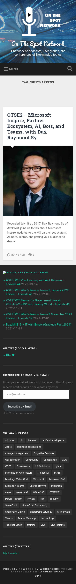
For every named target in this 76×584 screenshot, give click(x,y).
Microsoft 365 (57, 479)
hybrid (58, 466)
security (54, 499)
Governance (23, 466)
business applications (29, 447)
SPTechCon (63, 511)
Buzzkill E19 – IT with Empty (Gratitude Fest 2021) (38, 324)
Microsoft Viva (38, 486)
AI (21, 440)
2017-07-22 (18, 254)
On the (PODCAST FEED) (30, 272)
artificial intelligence (53, 440)
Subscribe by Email (19, 406)
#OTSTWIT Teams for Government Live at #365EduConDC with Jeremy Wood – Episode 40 (38, 302)
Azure (8, 447)
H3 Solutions (42, 466)
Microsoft (38, 479)
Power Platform (13, 499)
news (8, 492)
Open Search (69, 69)
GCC (64, 459)
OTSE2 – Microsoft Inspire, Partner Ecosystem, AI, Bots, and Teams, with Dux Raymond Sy (35, 126)
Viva (43, 525)
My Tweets (10, 553)
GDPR (8, 466)
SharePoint (11, 505)
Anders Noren (52, 571)
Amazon (32, 440)
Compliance (50, 459)
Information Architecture (18, 472)
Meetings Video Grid (16, 479)
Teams (9, 518)
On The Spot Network (38, 43)
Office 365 (38, 492)
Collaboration (12, 459)
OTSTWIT (54, 492)
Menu (13, 69)
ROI (42, 499)
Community (32, 459)
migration (56, 486)
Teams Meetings (27, 518)
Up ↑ (38, 575)
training (31, 525)
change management (17, 453)
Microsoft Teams (14, 486)
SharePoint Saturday (41, 511)
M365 (57, 472)
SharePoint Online (15, 511)
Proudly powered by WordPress (31, 568)
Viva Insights (58, 525)
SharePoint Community (35, 505)
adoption (10, 440)
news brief (22, 492)
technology (48, 518)
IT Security (43, 472)
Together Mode (13, 525)
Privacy (31, 499)
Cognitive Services (44, 453)
